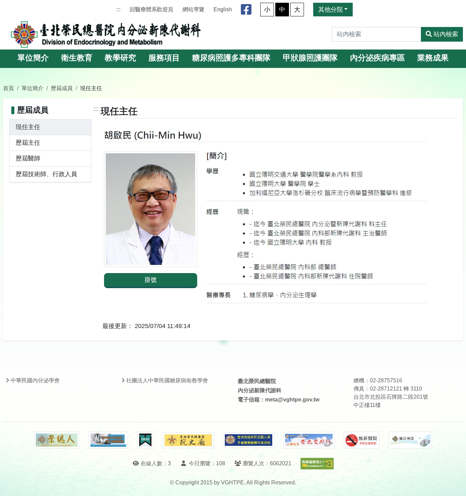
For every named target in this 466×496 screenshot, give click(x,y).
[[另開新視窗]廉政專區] (410, 440)
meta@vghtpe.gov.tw (292, 399)
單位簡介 (33, 58)
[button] (455, 484)
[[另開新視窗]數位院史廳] (188, 440)
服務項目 (164, 58)
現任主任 (28, 127)
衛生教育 (76, 58)
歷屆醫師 (28, 158)
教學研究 (120, 58)
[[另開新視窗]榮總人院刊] (56, 440)
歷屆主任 (28, 142)
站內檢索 (446, 34)
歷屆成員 (62, 88)
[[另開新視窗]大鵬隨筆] (309, 440)
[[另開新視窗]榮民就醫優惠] (108, 440)
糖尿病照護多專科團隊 (231, 58)
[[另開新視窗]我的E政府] (145, 440)
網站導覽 (193, 9)
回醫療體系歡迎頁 (151, 9)
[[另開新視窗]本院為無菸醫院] (361, 440)
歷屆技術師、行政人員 (46, 174)
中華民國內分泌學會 (35, 380)
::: (118, 9)
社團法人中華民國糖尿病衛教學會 (167, 380)
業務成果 (433, 58)
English (223, 9)
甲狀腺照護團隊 (310, 58)
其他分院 (330, 9)
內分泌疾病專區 (377, 58)
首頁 (8, 88)
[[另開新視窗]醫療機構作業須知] (248, 440)
